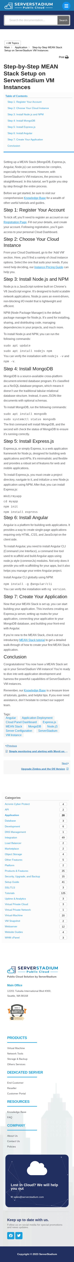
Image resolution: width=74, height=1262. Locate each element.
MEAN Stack (14, 726)
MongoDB (34, 726)
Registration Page (15, 222)
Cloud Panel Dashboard (21, 722)
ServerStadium (47, 730)
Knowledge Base (35, 198)
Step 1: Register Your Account (24, 101)
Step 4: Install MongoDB (21, 120)
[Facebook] (10, 1235)
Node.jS (52, 726)
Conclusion (14, 145)
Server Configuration (19, 730)
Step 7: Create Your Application (25, 139)
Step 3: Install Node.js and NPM (26, 114)
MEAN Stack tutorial (32, 640)
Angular (11, 717)
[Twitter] (18, 1235)
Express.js (49, 722)
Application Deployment (37, 717)
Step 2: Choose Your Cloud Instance (28, 108)
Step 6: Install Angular (20, 133)
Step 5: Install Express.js (21, 126)
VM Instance (14, 735)
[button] (64, 57)
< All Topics (12, 43)
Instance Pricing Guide (48, 267)
